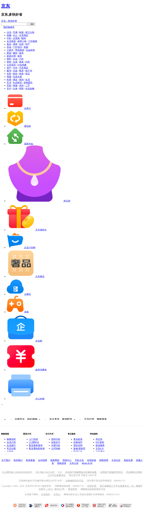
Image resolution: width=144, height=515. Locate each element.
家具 (21, 53)
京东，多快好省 (9, 21)
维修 (15, 85)
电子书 (28, 71)
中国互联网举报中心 (67, 505)
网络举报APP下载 (83, 505)
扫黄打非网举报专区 (99, 505)
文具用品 (23, 35)
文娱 (15, 71)
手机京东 (79, 460)
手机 (9, 38)
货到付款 (55, 439)
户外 (21, 59)
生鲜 (21, 44)
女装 (15, 62)
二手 (27, 85)
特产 (27, 44)
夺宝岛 (99, 439)
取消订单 (77, 451)
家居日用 (11, 56)
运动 (15, 59)
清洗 (21, 85)
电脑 (9, 35)
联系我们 (18, 460)
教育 (21, 71)
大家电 (10, 451)
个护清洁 (17, 47)
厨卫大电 (29, 32)
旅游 (21, 79)
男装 (9, 62)
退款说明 (77, 445)
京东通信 (100, 451)
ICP (60, 472)
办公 (15, 35)
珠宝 (27, 74)
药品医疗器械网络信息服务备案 (81, 472)
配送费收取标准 (37, 448)
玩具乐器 (17, 76)
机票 (9, 79)
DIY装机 (100, 442)
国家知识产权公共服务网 (125, 505)
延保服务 (100, 445)
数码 (23, 38)
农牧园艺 (28, 82)
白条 (15, 88)
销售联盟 (103, 460)
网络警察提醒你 (35, 505)
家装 (9, 53)
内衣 (27, 62)
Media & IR (87, 463)
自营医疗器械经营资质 (111, 472)
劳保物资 (19, 50)
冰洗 (9, 32)
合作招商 (42, 460)
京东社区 (116, 460)
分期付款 (55, 445)
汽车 (15, 68)
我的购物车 (9, 27)
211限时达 (34, 442)
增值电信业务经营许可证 (93, 489)
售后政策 (77, 439)
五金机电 (30, 50)
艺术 (9, 82)
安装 (9, 85)
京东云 (57, 494)
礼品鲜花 (17, 82)
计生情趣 (21, 65)
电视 (21, 32)
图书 (9, 71)
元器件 (10, 50)
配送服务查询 (35, 445)
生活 (27, 79)
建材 (15, 53)
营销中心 (67, 460)
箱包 (15, 74)
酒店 (15, 79)
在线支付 (55, 442)
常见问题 (11, 448)
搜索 (31, 24)
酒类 (15, 44)
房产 (9, 68)
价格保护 (77, 442)
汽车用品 (23, 68)
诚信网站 (51, 505)
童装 (21, 62)
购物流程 (11, 439)
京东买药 (11, 65)
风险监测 (128, 460)
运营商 (16, 38)
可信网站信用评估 (20, 505)
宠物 (26, 47)
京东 (5, 5)
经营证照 (92, 486)
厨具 (19, 56)
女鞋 (9, 74)
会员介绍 (11, 442)
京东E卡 (100, 448)
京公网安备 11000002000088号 (17, 472)
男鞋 (9, 59)
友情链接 (91, 460)
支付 (9, 88)
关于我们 (5, 460)
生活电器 (11, 41)
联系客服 (30, 460)
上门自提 (33, 439)
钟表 (21, 74)
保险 (21, 88)
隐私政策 (61, 463)
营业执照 (73, 489)
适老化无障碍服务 (113, 505)
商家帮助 (54, 460)
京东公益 (73, 463)
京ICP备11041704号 (45, 472)
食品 (9, 44)
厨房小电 (21, 41)
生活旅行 (11, 445)
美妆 (9, 47)
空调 (15, 32)
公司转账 (55, 448)
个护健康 (32, 41)
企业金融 (29, 88)
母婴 (9, 76)
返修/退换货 (79, 448)
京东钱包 (45, 494)
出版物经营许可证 (74, 480)
